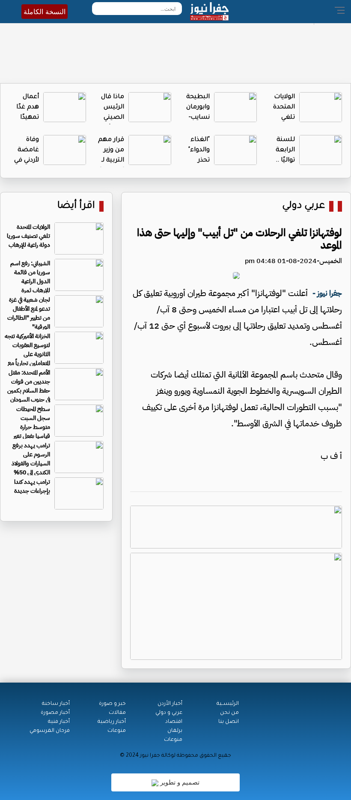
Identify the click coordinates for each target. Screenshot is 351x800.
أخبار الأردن (170, 704)
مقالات (117, 713)
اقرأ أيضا (76, 206)
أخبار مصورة (55, 713)
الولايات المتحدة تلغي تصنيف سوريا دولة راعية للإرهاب (28, 235)
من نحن (229, 713)
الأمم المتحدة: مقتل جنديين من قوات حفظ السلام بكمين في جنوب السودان (28, 386)
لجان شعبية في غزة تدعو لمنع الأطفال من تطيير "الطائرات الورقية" (28, 313)
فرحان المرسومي (50, 731)
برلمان (174, 731)
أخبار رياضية (112, 722)
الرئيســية (228, 704)
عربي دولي (303, 206)
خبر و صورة (112, 704)
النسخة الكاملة (44, 11)
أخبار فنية (59, 722)
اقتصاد (173, 722)
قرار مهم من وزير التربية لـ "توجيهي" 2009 (111, 161)
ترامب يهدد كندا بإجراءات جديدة (32, 486)
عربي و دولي (168, 713)
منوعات (173, 740)
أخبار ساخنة (56, 704)
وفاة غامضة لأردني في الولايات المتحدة (26, 161)
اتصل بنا (228, 722)
